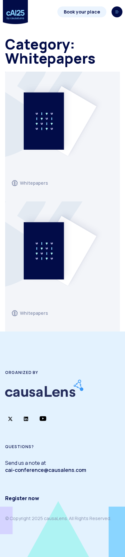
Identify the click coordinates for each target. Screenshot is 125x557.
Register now (22, 498)
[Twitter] (10, 419)
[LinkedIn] (26, 419)
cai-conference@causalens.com (45, 469)
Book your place (82, 12)
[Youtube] (42, 419)
